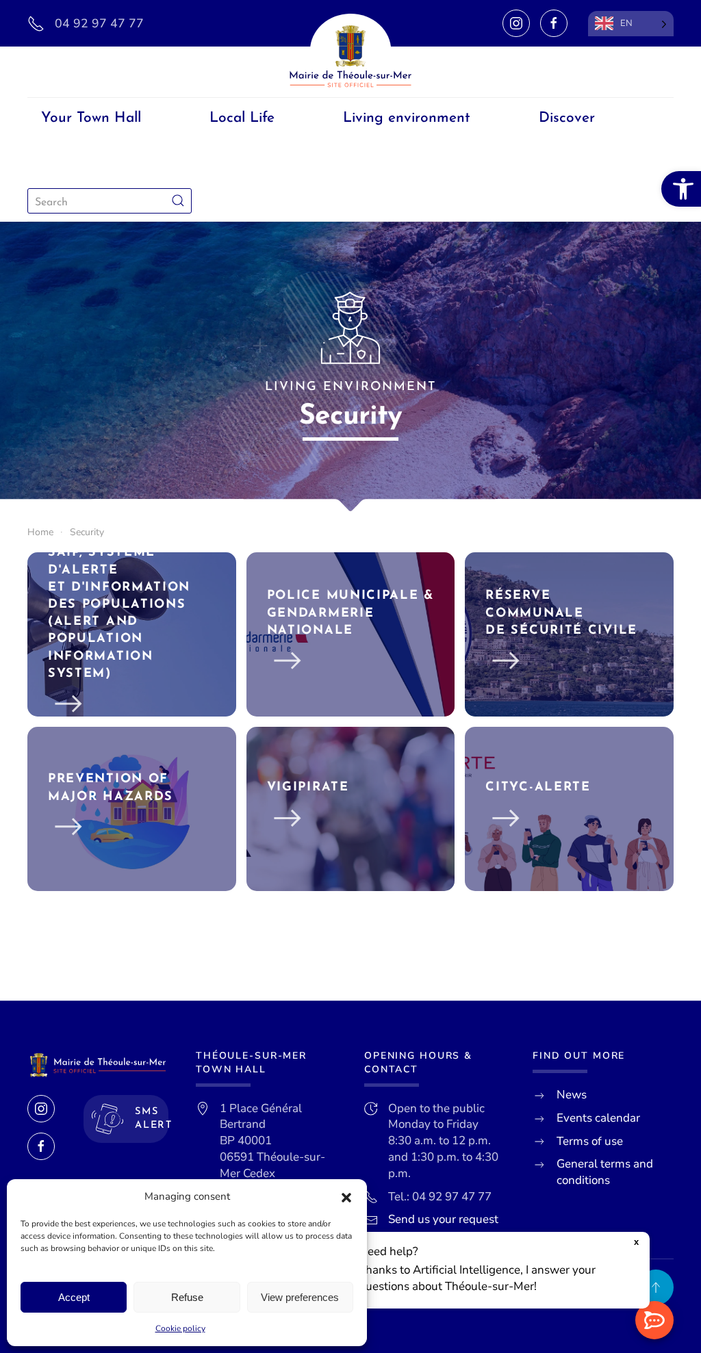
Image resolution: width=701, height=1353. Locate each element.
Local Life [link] (242, 118)
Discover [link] (567, 118)
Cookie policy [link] (180, 1328)
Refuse (187, 1297)
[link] (681, 189)
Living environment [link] (406, 118)
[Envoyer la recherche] (178, 201)
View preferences (300, 1297)
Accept (74, 1297)
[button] (346, 1197)
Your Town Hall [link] (91, 118)
